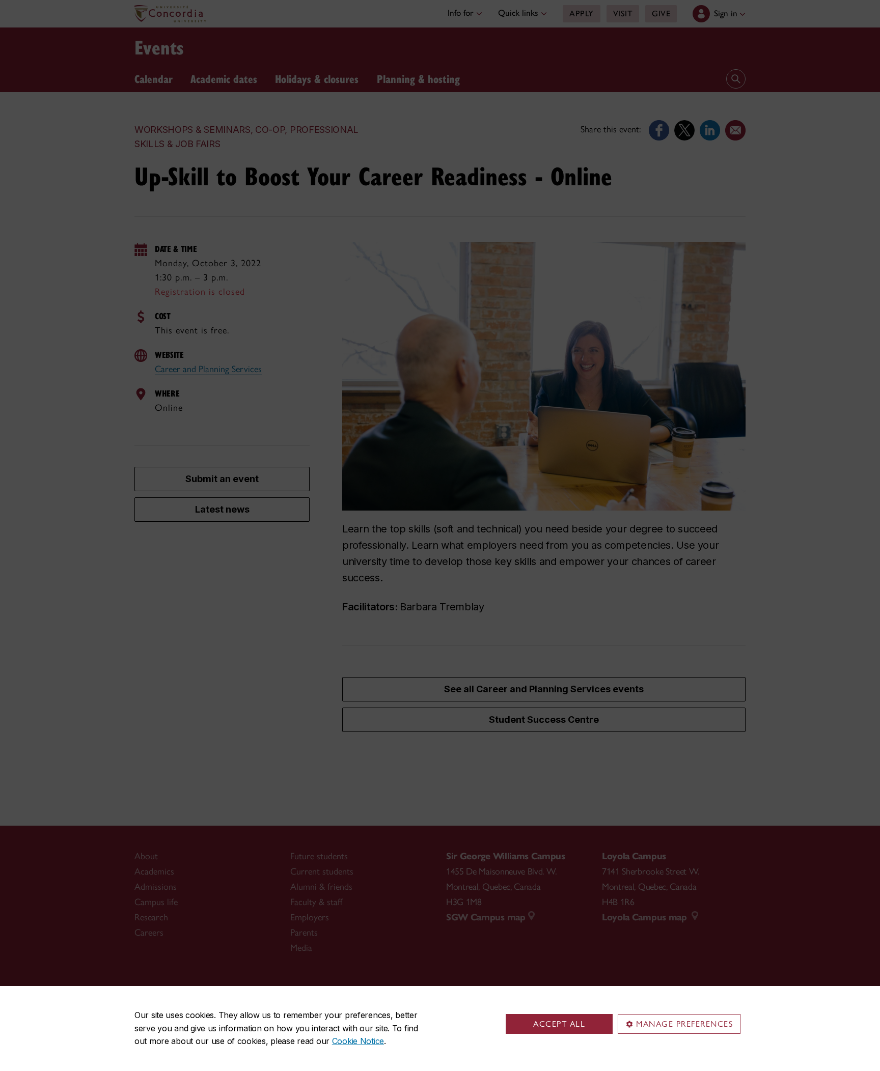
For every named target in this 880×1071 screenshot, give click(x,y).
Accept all (559, 1024)
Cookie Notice (358, 1041)
